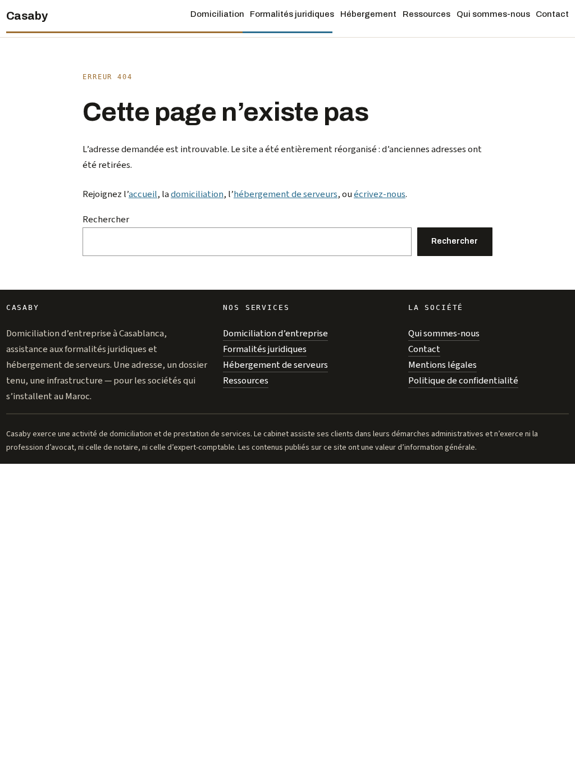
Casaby (27, 16)
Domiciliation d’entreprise (275, 333)
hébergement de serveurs (285, 194)
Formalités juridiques (265, 349)
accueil (143, 194)
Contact (424, 349)
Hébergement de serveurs (275, 365)
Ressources (245, 380)
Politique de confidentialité (463, 380)
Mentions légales (442, 365)
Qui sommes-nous (444, 333)
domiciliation (197, 194)
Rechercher (106, 219)
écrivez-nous (379, 194)
